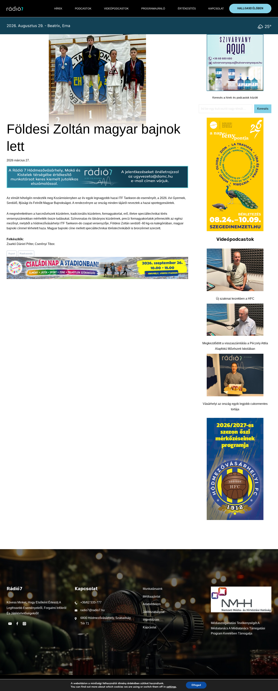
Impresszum (151, 619)
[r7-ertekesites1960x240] (97, 187)
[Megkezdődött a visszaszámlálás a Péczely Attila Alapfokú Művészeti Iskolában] (235, 320)
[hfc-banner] (235, 519)
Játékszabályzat (153, 611)
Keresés (262, 108)
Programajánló (153, 8)
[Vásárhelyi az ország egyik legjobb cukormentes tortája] (235, 375)
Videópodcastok (116, 8)
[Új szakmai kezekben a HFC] (235, 270)
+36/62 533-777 (91, 602)
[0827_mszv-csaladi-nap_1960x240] (97, 278)
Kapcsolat (216, 8)
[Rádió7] (15, 8)
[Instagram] (24, 623)
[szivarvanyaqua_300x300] (235, 90)
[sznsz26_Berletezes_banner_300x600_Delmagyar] (235, 230)
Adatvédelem (152, 604)
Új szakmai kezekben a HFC (235, 298)
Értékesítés (187, 8)
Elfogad (196, 685)
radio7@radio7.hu (92, 610)
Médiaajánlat (151, 596)
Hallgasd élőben (250, 8)
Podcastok (83, 8)
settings (171, 687)
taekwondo (26, 253)
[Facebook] (17, 623)
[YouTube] (10, 623)
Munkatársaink (152, 588)
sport (11, 253)
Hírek (58, 8)
